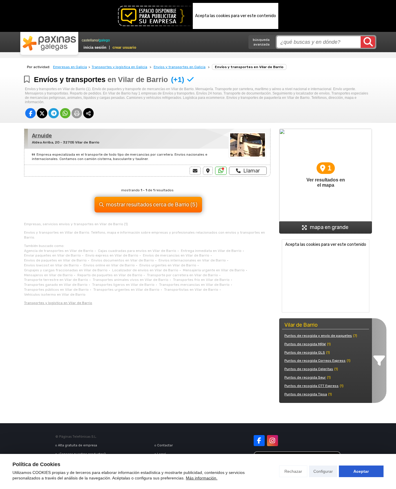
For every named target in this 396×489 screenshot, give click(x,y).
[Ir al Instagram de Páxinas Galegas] (272, 440)
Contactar (165, 445)
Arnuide (42, 135)
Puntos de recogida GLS (304, 352)
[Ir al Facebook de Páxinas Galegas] (259, 440)
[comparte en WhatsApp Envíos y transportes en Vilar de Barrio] (65, 113)
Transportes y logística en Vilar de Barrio (58, 303)
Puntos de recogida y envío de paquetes (318, 336)
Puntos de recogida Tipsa (305, 394)
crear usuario (124, 47)
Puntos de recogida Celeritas (308, 369)
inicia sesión (94, 47)
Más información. (201, 478)
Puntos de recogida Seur (305, 377)
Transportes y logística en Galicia (119, 67)
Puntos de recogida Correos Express (315, 361)
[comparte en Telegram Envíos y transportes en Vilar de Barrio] (53, 113)
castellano (90, 40)
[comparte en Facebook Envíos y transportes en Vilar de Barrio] (30, 113)
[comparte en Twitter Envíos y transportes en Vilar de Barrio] (42, 113)
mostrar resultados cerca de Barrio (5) (151, 204)
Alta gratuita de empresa (77, 445)
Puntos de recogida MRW (305, 344)
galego (104, 40)
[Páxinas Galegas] (49, 43)
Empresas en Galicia (70, 67)
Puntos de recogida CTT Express (311, 386)
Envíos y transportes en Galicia (180, 67)
